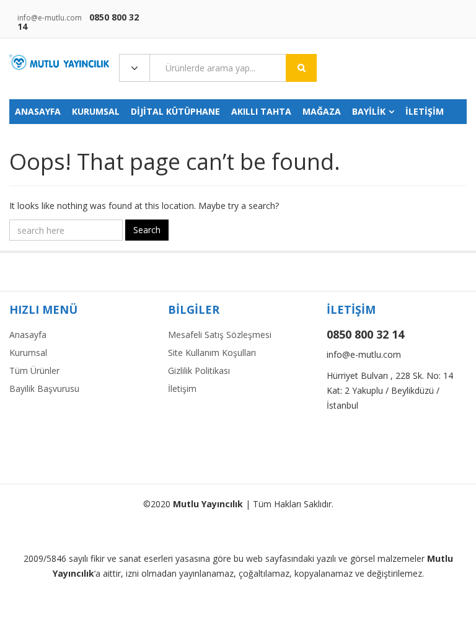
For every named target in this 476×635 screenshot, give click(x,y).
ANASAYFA (38, 111)
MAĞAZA (321, 111)
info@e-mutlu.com (49, 17)
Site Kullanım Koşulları (212, 352)
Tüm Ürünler (34, 370)
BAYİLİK (369, 111)
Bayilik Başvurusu (44, 388)
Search (147, 230)
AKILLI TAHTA (261, 111)
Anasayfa (27, 334)
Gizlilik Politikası (199, 370)
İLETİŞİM (424, 111)
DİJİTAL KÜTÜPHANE (175, 111)
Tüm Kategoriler (134, 68)
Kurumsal (28, 352)
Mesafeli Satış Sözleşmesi (219, 334)
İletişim (182, 388)
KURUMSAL (96, 111)
